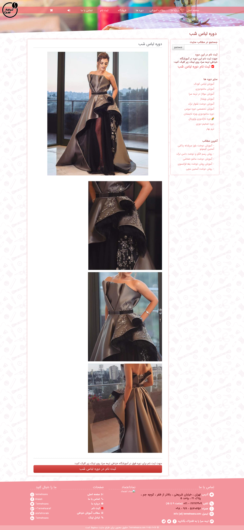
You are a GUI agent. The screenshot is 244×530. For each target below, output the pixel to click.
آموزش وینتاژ (207, 99)
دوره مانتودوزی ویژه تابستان (199, 114)
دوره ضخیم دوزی (205, 124)
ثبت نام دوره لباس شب (194, 67)
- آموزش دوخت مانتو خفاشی (198, 159)
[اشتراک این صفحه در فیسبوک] (174, 521)
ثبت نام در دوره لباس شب (98, 468)
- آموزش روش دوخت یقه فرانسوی (196, 164)
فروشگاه (122, 10)
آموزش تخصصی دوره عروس (199, 109)
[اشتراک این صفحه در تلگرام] (163, 521)
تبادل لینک (94, 518)
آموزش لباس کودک (204, 84)
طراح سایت (104, 527)
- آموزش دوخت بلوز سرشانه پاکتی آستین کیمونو (196, 147)
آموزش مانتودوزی (205, 89)
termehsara (41, 494)
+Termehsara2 (43, 509)
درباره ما (175, 10)
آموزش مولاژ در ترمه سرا (201, 94)
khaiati (38, 499)
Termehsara (41, 504)
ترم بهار (210, 129)
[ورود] (69, 10)
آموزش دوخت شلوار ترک (201, 104)
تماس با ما (87, 10)
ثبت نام (104, 10)
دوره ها (140, 10)
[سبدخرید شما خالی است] (51, 10)
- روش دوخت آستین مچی (200, 169)
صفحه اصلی (193, 10)
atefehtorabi (42, 513)
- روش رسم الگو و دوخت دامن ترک (195, 154)
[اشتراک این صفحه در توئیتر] (169, 521)
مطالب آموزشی (157, 10)
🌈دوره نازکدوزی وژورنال (201, 119)
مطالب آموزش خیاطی (89, 513)
